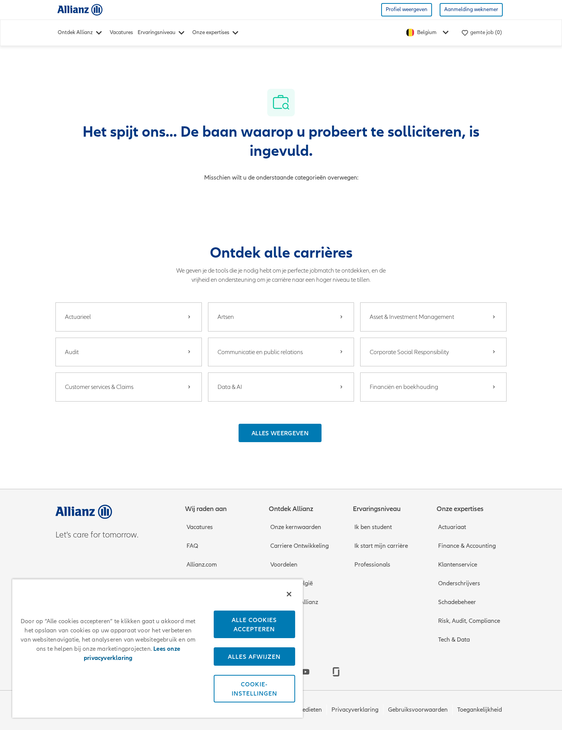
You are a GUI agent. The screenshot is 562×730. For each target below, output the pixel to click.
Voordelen (283, 564)
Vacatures (121, 32)
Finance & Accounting (467, 546)
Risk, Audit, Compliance (469, 621)
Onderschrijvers (459, 583)
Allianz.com (202, 564)
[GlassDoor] (336, 672)
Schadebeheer (457, 602)
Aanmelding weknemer (471, 9)
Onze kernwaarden (295, 527)
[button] (280, 433)
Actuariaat (452, 527)
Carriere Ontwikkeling (299, 546)
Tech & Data (454, 639)
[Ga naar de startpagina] (79, 9)
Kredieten (309, 710)
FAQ (192, 546)
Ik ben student (373, 527)
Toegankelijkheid (479, 710)
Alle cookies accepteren (254, 624)
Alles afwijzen (254, 656)
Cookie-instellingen (254, 689)
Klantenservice (457, 564)
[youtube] (305, 672)
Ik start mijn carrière (381, 546)
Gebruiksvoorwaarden (418, 710)
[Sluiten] (289, 594)
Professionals (372, 564)
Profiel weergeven (406, 9)
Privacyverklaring (354, 710)
